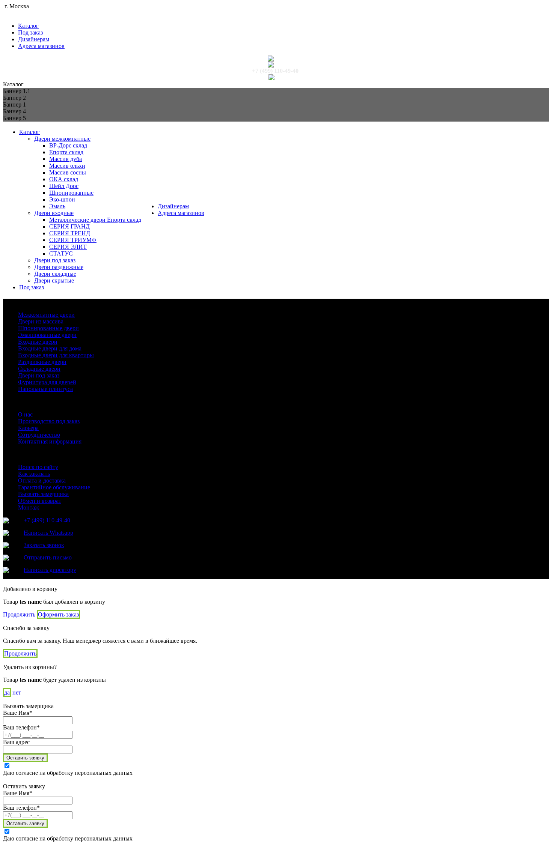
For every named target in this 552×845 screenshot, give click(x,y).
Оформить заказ (58, 614)
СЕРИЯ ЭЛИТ (68, 247)
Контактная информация (49, 441)
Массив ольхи (67, 165)
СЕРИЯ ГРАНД (69, 226)
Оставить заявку (25, 758)
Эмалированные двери (47, 335)
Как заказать (34, 474)
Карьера (28, 428)
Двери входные (54, 213)
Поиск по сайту (38, 467)
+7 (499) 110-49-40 (275, 71)
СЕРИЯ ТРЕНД (69, 233)
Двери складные (55, 274)
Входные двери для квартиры (56, 355)
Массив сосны (67, 172)
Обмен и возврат (39, 501)
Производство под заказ (49, 421)
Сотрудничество (39, 435)
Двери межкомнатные (62, 138)
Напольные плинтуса (45, 389)
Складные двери (39, 368)
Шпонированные (71, 192)
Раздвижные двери (42, 362)
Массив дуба (65, 159)
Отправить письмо (48, 557)
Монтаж (28, 507)
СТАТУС (61, 253)
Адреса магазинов (41, 46)
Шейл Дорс (63, 186)
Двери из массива (40, 321)
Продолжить (19, 614)
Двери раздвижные (58, 267)
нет (16, 692)
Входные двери (37, 341)
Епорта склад (66, 152)
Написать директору (50, 570)
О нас (25, 414)
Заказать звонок (44, 545)
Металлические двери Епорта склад (95, 220)
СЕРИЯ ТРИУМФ (73, 240)
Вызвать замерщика (43, 494)
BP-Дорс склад (68, 145)
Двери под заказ (54, 260)
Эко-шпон (62, 199)
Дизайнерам (33, 39)
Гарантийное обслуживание (54, 487)
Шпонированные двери (48, 328)
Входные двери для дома (49, 348)
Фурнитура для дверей (47, 382)
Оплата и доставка (42, 480)
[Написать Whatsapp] (275, 59)
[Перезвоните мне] (275, 65)
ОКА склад (63, 179)
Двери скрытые (54, 280)
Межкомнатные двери (46, 314)
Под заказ (30, 32)
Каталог (28, 26)
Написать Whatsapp (48, 532)
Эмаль (57, 206)
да (7, 692)
